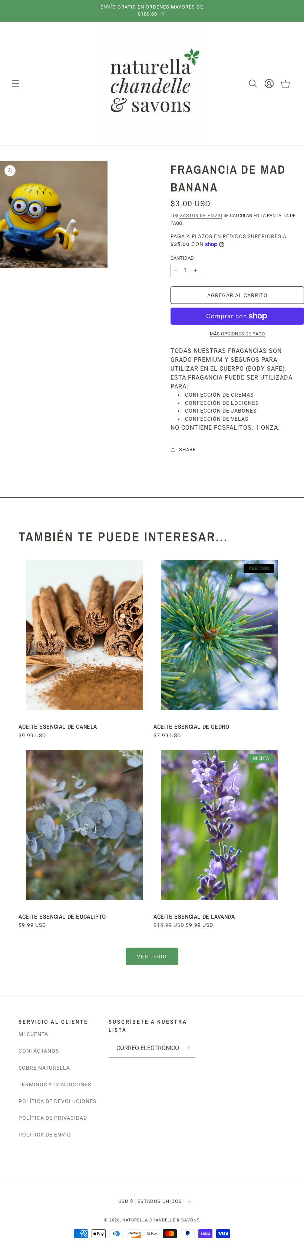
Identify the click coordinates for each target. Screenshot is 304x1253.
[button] (15, 83)
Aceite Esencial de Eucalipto (63, 916)
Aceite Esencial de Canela (58, 726)
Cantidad (182, 258)
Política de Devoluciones (57, 1101)
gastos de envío (200, 215)
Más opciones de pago (237, 334)
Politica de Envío (45, 1135)
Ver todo (152, 957)
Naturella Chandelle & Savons (161, 1220)
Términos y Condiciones (55, 1085)
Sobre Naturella (44, 1068)
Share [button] (187, 449)
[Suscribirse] (187, 1048)
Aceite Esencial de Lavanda (194, 916)
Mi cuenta (33, 1034)
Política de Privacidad (53, 1118)
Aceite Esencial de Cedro (191, 726)
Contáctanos (39, 1051)
